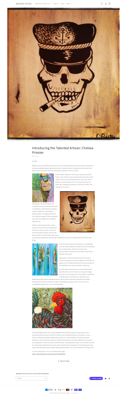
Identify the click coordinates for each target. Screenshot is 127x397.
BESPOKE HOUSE (56, 393)
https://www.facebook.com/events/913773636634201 (48, 354)
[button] (43, 3)
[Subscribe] (45, 378)
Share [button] (35, 161)
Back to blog (64, 361)
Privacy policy (74, 393)
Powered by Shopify (65, 393)
